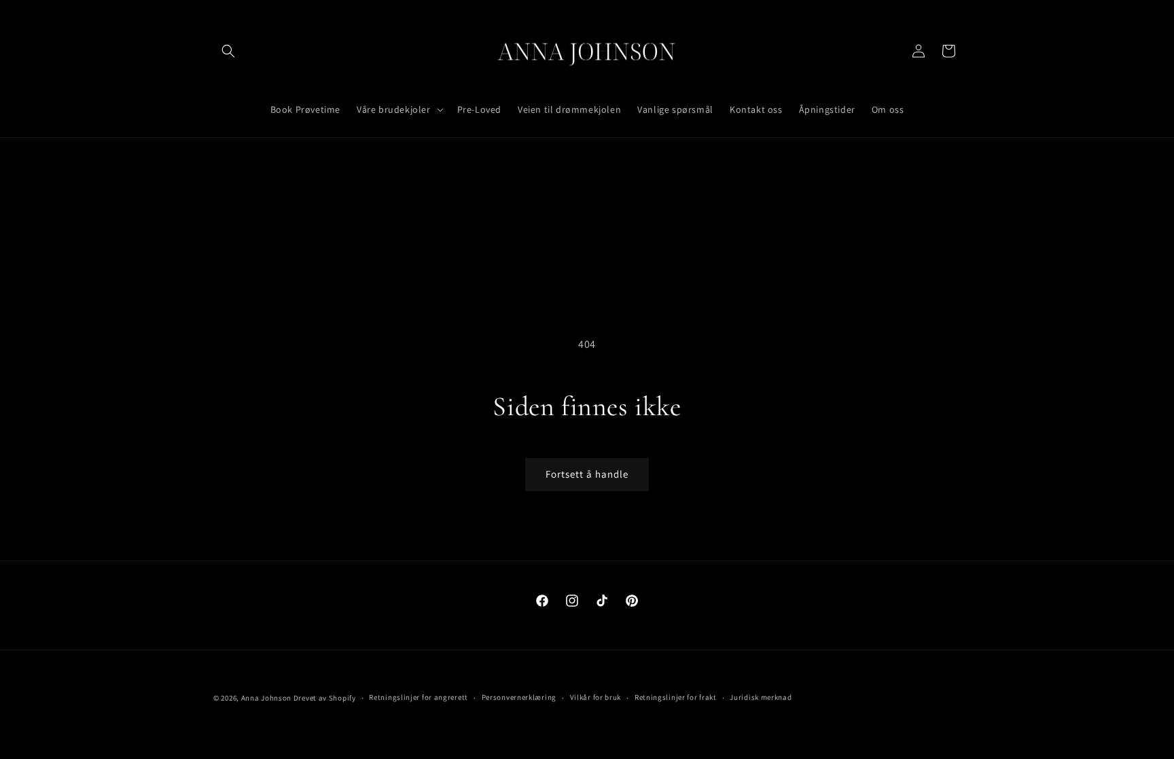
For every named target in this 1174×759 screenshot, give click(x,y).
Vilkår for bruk (596, 697)
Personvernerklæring (519, 697)
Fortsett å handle (587, 473)
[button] (228, 51)
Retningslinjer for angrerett (418, 697)
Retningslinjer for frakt (676, 697)
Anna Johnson (266, 698)
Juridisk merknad (760, 697)
